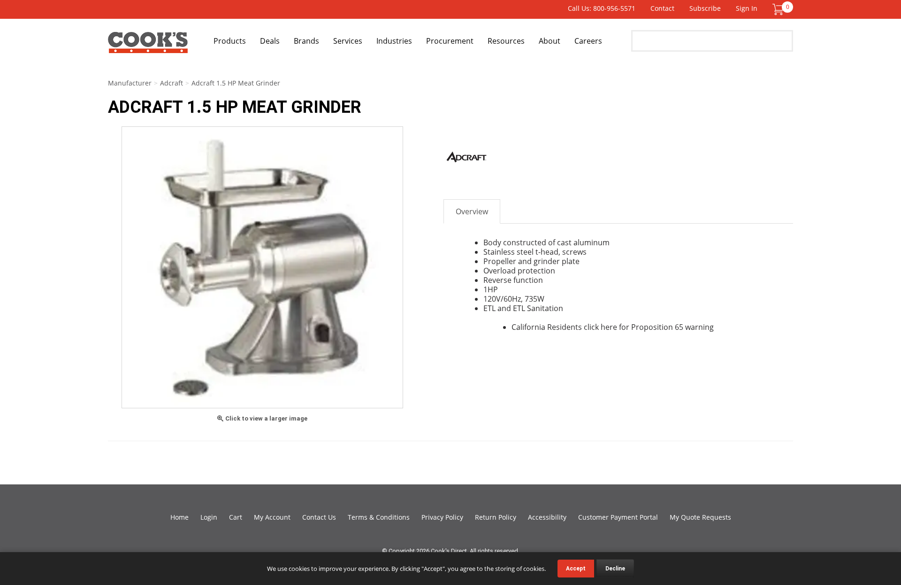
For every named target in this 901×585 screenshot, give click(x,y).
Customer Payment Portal (618, 517)
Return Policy (495, 517)
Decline (615, 568)
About (549, 41)
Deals (270, 41)
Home (179, 517)
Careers (588, 41)
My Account (272, 517)
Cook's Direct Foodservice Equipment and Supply (148, 46)
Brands (306, 41)
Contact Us (319, 517)
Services (347, 41)
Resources (506, 41)
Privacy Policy (442, 517)
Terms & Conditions (379, 517)
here (609, 327)
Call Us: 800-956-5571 (601, 8)
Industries (394, 41)
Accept (576, 568)
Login (208, 517)
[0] (778, 8)
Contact (662, 8)
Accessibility (547, 517)
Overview (472, 211)
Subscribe (705, 8)
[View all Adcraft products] (466, 156)
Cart (235, 517)
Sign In (746, 8)
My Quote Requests (700, 517)
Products (230, 41)
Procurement (449, 41)
